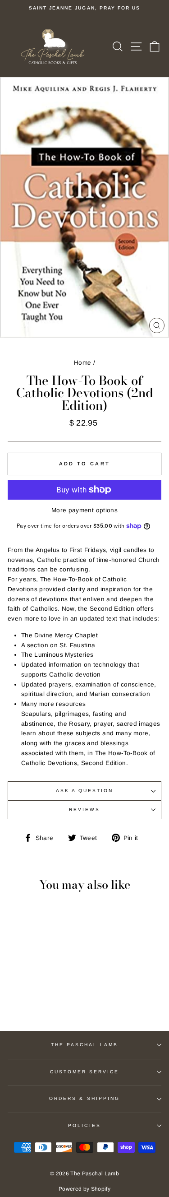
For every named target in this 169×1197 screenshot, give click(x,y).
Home (82, 362)
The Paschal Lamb (85, 1044)
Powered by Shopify (84, 1189)
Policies (84, 1125)
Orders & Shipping (84, 1098)
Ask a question (85, 790)
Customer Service (84, 1071)
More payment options (84, 510)
